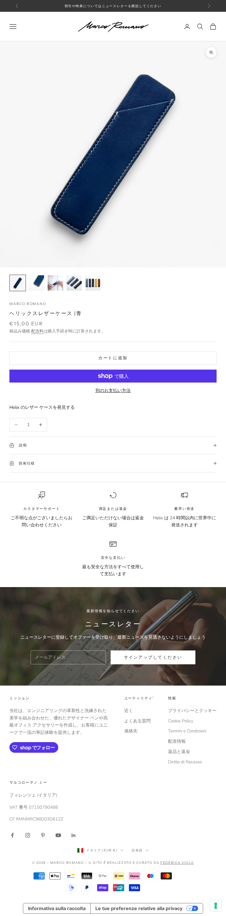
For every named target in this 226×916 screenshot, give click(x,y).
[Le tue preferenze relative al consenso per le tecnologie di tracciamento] (215, 905)
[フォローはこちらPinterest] (43, 835)
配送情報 (177, 741)
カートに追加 (112, 358)
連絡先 (130, 731)
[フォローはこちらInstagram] (28, 835)
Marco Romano (27, 304)
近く (128, 711)
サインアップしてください (153, 657)
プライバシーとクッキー (192, 711)
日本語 (137, 850)
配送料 (37, 331)
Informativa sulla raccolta (57, 908)
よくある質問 (137, 721)
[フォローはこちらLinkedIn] (74, 835)
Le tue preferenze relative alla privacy (138, 908)
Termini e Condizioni (187, 731)
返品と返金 (179, 751)
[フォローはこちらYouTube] (58, 835)
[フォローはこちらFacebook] (12, 835)
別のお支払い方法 (113, 390)
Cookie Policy (180, 721)
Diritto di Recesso (185, 762)
